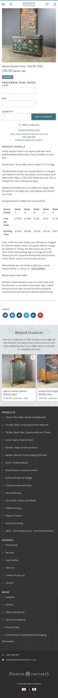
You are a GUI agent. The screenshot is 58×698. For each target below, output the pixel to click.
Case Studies (12, 560)
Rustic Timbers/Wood (17, 462)
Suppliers (10, 597)
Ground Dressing (14, 523)
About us (10, 567)
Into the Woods (13, 492)
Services (10, 552)
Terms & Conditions (16, 619)
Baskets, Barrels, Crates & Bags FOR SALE (26, 455)
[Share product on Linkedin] (33, 315)
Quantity (7, 112)
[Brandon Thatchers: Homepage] (29, 4)
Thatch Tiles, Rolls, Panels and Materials (26, 417)
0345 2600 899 (28, 137)
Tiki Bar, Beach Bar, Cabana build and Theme (28, 432)
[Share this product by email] (5, 315)
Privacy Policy (12, 627)
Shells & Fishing (13, 508)
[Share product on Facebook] (12, 315)
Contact (9, 582)
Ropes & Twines (14, 515)
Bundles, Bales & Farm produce (21, 447)
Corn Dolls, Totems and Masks (21, 500)
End (4, 98)
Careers (9, 604)
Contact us (20, 140)
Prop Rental (12, 545)
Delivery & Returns (15, 612)
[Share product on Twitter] (26, 315)
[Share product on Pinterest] (40, 315)
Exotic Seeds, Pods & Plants (19, 439)
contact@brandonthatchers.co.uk (21, 659)
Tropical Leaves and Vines (19, 485)
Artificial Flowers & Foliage (19, 477)
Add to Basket (43, 116)
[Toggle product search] (11, 4)
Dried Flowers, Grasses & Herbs (22, 470)
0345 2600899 (38, 268)
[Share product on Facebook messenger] (19, 315)
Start (5, 85)
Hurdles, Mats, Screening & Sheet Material (27, 424)
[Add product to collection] (32, 357)
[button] (3, 4)
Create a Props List (15, 575)
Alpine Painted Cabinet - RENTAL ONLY (15, 393)
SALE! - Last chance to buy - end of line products (30, 530)
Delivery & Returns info (29, 130)
